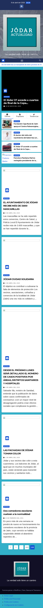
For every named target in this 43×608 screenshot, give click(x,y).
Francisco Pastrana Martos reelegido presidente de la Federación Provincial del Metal (27, 160)
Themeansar (37, 590)
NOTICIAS (14, 96)
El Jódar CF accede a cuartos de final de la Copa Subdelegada (25, 149)
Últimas (7, 116)
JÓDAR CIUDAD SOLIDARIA (18, 279)
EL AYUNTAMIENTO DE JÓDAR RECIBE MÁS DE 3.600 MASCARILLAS (20, 205)
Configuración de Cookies (13, 605)
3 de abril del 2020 (12, 387)
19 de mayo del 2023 (21, 106)
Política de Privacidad (12, 599)
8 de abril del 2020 (12, 213)
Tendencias (34, 116)
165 (26, 547)
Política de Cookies (11, 602)
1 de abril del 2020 (12, 457)
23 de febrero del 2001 (14, 518)
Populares (20, 116)
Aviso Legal (8, 596)
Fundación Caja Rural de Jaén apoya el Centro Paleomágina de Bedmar (26, 126)
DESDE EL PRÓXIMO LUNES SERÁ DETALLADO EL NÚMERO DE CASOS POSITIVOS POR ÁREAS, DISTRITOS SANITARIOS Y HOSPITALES (20, 377)
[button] (40, 60)
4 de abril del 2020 (12, 283)
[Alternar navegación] (22, 60)
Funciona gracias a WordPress (11, 590)
